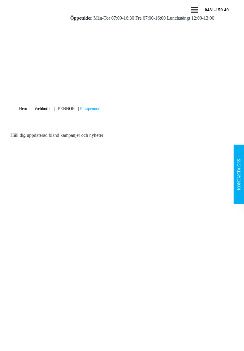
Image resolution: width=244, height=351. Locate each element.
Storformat (81, 225)
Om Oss (22, 214)
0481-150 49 (217, 10)
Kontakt (22, 249)
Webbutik (43, 108)
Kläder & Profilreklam (92, 273)
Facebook (197, 202)
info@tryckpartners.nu (147, 228)
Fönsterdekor (83, 261)
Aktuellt (22, 237)
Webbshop (25, 225)
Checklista (25, 261)
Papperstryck (83, 202)
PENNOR (66, 108)
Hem (23, 108)
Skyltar (77, 214)
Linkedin (196, 225)
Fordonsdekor (84, 237)
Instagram (197, 214)
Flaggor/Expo (84, 249)
